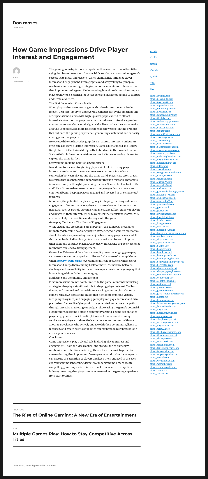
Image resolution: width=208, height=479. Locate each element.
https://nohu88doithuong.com (165, 134)
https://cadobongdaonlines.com (165, 156)
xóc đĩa (153, 57)
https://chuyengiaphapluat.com (165, 271)
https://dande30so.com (161, 175)
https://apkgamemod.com (162, 242)
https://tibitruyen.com (161, 338)
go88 (152, 83)
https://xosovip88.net (160, 112)
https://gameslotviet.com (162, 204)
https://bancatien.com (161, 143)
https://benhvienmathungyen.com (167, 262)
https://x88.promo (159, 166)
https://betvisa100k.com (161, 265)
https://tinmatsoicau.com (162, 124)
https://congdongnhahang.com (165, 274)
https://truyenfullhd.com (162, 351)
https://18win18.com (160, 96)
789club (154, 70)
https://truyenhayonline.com (164, 354)
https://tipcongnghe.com (162, 345)
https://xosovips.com (160, 169)
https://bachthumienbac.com (164, 147)
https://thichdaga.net (160, 118)
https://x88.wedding (160, 140)
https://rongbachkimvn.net (163, 115)
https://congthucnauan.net (163, 281)
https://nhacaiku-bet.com (162, 195)
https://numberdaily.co (161, 316)
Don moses (25, 22)
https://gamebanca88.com (163, 198)
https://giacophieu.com (161, 290)
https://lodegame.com (160, 223)
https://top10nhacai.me (161, 105)
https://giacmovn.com (161, 287)
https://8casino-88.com (161, 99)
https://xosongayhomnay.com (165, 150)
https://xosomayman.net (162, 137)
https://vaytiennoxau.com (162, 361)
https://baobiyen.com (160, 249)
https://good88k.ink (159, 207)
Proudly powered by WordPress (41, 465)
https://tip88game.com (161, 179)
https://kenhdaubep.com (162, 300)
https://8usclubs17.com (161, 102)
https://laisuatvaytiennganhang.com (167, 303)
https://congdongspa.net (162, 278)
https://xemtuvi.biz (159, 370)
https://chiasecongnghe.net (163, 268)
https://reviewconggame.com (164, 121)
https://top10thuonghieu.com (164, 348)
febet (152, 89)
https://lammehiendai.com (163, 306)
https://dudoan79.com (161, 182)
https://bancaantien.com (162, 127)
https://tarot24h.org (160, 329)
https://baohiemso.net (161, 252)
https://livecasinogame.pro (163, 214)
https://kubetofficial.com (162, 217)
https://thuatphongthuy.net (163, 335)
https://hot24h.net (159, 297)
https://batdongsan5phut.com (164, 258)
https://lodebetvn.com (161, 220)
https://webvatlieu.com (161, 364)
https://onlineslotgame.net (163, 108)
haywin (153, 64)
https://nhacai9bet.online (162, 230)
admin (16, 77)
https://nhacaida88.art (161, 185)
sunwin (153, 51)
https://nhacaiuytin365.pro (163, 163)
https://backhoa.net (159, 246)
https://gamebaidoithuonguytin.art (167, 191)
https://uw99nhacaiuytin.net (164, 159)
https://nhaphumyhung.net (163, 313)
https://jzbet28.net (159, 210)
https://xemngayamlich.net (163, 367)
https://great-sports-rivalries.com (167, 293)
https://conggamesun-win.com (165, 172)
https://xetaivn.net (159, 373)
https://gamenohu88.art (161, 201)
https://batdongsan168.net (163, 255)
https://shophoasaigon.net (163, 319)
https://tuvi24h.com (159, 357)
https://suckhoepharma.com (164, 322)
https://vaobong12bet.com (163, 153)
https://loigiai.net (158, 309)
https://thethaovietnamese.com (165, 332)
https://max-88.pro (159, 226)
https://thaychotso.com (161, 239)
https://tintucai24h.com (161, 341)
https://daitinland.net (160, 284)
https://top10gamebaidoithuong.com (168, 233)
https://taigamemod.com (162, 325)
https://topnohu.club (160, 131)
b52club (153, 76)
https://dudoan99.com (161, 188)
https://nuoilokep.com (161, 236)
